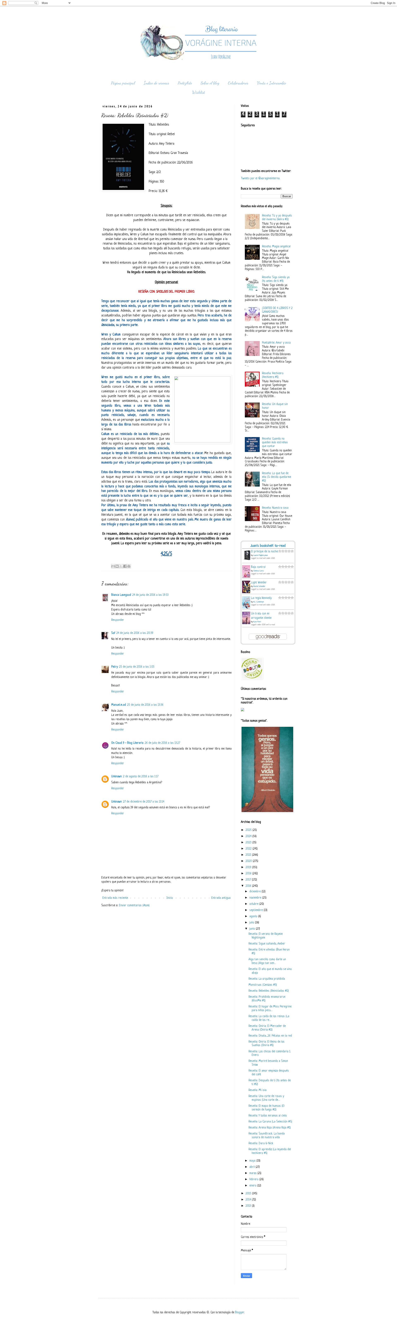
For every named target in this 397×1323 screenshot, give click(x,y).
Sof (113, 633)
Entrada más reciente (115, 898)
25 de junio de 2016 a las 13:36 (145, 705)
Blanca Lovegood (121, 595)
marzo (253, 1173)
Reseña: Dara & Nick (261, 1143)
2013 (249, 1206)
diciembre (255, 891)
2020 (249, 861)
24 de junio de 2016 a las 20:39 (134, 633)
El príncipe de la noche (264, 551)
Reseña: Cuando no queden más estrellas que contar (275, 442)
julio (252, 922)
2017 (249, 879)
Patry (114, 666)
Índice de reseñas (156, 83)
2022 (249, 848)
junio (252, 928)
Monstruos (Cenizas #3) (263, 985)
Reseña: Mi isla (258, 1090)
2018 (249, 873)
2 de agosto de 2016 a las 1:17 (140, 776)
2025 (249, 830)
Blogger (239, 1312)
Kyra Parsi (257, 622)
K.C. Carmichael (259, 602)
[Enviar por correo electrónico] (113, 566)
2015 (249, 1193)
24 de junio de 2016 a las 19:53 (150, 595)
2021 (249, 855)
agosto (253, 916)
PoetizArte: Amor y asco (276, 342)
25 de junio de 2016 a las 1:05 (136, 666)
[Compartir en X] (121, 566)
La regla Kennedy (261, 598)
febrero (254, 1179)
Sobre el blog (210, 83)
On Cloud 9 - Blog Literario (127, 743)
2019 (249, 867)
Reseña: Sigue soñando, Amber (267, 943)
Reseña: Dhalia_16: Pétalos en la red (270, 1035)
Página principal (123, 83)
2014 (249, 1199)
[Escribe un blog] (117, 566)
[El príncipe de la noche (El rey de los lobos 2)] (247, 560)
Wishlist (198, 92)
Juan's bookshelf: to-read (268, 546)
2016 (249, 886)
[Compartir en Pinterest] (129, 566)
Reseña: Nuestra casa (275, 507)
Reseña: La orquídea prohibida (267, 979)
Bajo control (258, 567)
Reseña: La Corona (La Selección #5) (270, 1121)
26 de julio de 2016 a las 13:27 (162, 743)
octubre (254, 904)
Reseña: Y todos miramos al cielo (268, 1115)
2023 (249, 842)
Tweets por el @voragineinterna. (260, 178)
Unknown (116, 776)
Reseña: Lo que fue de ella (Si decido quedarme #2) (276, 477)
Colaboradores (238, 83)
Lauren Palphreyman (261, 555)
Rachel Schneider (259, 586)
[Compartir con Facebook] (125, 566)
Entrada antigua (221, 898)
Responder (117, 620)
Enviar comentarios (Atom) (134, 905)
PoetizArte (185, 83)
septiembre (256, 910)
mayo (252, 1160)
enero (253, 1185)
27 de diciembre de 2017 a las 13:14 (143, 801)
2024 (249, 836)
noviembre (255, 897)
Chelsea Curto (259, 571)
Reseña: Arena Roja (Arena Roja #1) (270, 1127)
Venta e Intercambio (271, 83)
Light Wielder (259, 582)
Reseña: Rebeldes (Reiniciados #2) (269, 991)
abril (252, 1167)
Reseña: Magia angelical (276, 246)
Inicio (169, 898)
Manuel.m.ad (118, 705)
